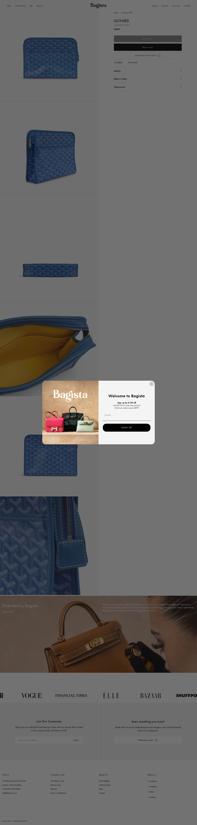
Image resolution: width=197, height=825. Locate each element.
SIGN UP (127, 427)
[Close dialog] (151, 384)
